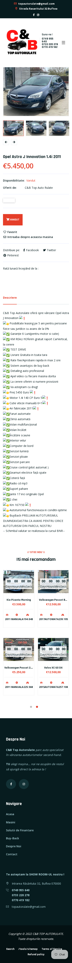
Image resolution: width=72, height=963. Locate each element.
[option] (36, 91)
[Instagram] (38, 15)
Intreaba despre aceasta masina (30, 237)
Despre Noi (13, 846)
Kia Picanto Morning (19, 600)
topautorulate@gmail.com (36, 3)
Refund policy (36, 954)
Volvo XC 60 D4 (53, 668)
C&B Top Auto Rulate (39, 188)
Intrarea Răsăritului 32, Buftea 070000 (36, 883)
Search (10, 949)
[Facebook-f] (34, 15)
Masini (10, 822)
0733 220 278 (50, 44)
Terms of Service (52, 949)
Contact (11, 854)
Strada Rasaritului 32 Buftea (38, 8)
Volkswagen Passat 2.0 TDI (20, 668)
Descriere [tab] (10, 297)
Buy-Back (12, 838)
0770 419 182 (49, 47)
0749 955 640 (47, 40)
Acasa (10, 814)
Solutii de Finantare (20, 830)
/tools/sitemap (28, 949)
